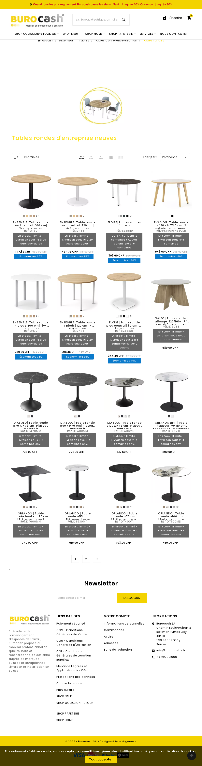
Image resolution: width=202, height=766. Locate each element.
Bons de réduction (118, 650)
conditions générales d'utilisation (110, 751)
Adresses (111, 643)
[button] (2, 170)
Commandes (114, 630)
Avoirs (108, 637)
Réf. (119, 231)
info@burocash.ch (170, 650)
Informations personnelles (124, 624)
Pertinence (175, 157)
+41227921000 (166, 657)
